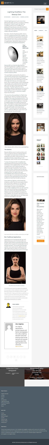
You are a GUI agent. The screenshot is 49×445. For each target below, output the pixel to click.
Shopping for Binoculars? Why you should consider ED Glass (36, 370)
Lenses (2, 395)
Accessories (3, 399)
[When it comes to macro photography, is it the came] (38, 158)
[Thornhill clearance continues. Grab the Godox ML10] (38, 149)
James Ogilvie (16, 304)
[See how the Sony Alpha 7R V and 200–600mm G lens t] (43, 158)
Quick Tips (3, 414)
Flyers (2, 406)
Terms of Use (4, 419)
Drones (2, 396)
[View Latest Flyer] (41, 127)
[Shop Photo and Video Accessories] (41, 20)
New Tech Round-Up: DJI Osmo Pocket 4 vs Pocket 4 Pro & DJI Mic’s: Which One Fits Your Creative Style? (40, 77)
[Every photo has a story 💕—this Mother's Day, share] (43, 149)
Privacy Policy (4, 420)
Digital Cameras (4, 393)
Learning (40, 378)
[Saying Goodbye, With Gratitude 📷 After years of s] (43, 154)
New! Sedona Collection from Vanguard (12, 368)
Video (2, 398)
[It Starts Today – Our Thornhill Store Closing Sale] (38, 154)
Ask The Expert (4, 416)
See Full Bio (18, 346)
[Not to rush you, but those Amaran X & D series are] (43, 145)
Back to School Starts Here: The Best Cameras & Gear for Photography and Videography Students (41, 95)
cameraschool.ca (22, 315)
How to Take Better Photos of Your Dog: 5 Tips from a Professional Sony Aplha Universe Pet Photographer (41, 60)
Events (2, 417)
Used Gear (3, 404)
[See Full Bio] (23, 346)
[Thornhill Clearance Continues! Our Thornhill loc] (38, 145)
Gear (13, 374)
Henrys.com (4, 422)
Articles (35, 378)
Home (2, 413)
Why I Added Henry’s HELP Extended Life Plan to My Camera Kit (40, 111)
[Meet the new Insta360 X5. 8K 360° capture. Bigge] (38, 162)
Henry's (8, 373)
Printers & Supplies (5, 403)
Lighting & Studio (5, 401)
